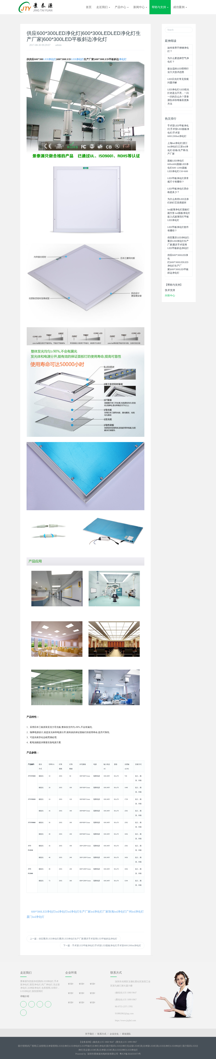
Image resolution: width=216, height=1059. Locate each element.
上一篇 (73, 939)
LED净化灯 (49, 59)
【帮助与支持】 (174, 284)
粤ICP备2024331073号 (130, 1054)
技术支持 (170, 290)
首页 (89, 7)
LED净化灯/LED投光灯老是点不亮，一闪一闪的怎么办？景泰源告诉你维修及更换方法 (178, 96)
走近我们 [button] (102, 7)
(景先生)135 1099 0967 (126, 999)
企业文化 (114, 1034)
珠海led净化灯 (117, 911)
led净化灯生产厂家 (79, 911)
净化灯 (123, 59)
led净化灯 (61, 911)
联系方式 (101, 1034)
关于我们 (89, 1034)
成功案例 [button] (179, 7)
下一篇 (102, 945)
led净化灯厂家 (99, 911)
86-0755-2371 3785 (124, 1006)
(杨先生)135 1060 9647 (126, 992)
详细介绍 (24, 996)
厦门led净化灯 (35, 916)
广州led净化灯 (135, 911)
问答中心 (170, 295)
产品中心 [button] (121, 7)
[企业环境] (85, 987)
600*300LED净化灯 (43, 911)
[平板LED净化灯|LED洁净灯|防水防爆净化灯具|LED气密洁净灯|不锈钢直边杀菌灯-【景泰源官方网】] (36, 7)
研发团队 (126, 1034)
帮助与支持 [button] (159, 7)
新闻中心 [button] (139, 7)
